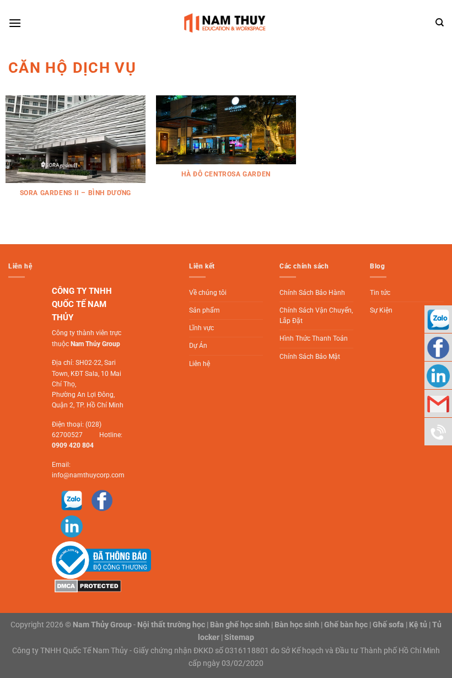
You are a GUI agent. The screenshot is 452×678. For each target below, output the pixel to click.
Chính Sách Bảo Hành (312, 293)
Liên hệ (199, 364)
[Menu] (14, 22)
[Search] (439, 22)
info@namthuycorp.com (88, 475)
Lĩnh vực (201, 328)
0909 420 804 (73, 445)
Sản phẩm (204, 310)
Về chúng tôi (208, 293)
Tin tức (380, 293)
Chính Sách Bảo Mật (309, 356)
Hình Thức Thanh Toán (313, 338)
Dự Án (198, 345)
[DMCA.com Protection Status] (86, 585)
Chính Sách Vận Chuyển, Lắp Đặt (316, 315)
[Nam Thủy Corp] (226, 23)
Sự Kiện (381, 310)
